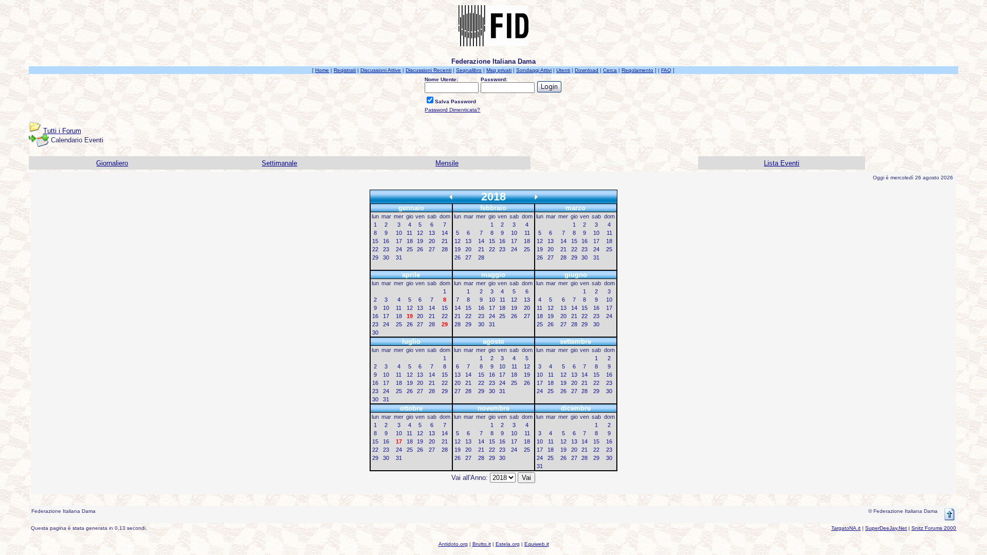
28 (445, 249)
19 (420, 241)
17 (399, 241)
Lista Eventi (781, 163)
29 (375, 257)
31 (399, 257)
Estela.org (508, 544)
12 (420, 233)
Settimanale (279, 163)
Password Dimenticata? (452, 110)
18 (410, 241)
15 (375, 241)
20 (432, 241)
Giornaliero (112, 163)
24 (399, 249)
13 (432, 233)
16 (386, 241)
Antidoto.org (453, 544)
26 (420, 249)
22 (375, 249)
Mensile (447, 163)
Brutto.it (481, 544)
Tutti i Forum (62, 131)
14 (445, 233)
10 (399, 233)
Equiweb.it (536, 544)
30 (386, 257)
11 (409, 233)
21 (445, 241)
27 (432, 249)
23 (386, 249)
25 (410, 249)
